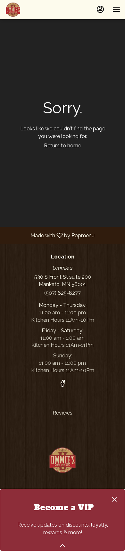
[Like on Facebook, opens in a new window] (62, 384)
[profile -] (100, 9)
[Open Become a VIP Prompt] (62, 545)
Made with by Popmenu (50, 235)
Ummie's (62, 460)
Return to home (62, 146)
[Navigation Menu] (116, 9)
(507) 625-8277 (62, 293)
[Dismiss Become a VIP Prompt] (114, 499)
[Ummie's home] (34, 10)
